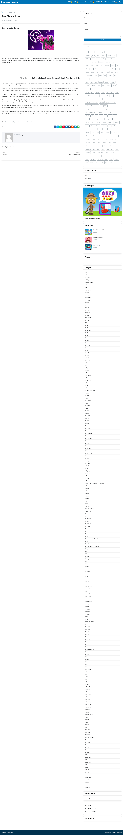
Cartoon (116, 72)
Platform (107, 132)
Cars (112, 72)
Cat (105, 75)
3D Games (88, 55)
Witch (102, 162)
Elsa (99, 89)
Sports (117, 149)
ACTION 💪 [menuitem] (69, 2)
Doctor (99, 85)
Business (92, 72)
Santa (116, 139)
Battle (97, 65)
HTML (105, 105)
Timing (109, 155)
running (111, 139)
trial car (111, 159)
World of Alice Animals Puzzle (92, 218)
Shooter (114, 142)
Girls (19, 122)
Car (97, 72)
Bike (117, 65)
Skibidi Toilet (88, 149)
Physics (93, 132)
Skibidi (111, 145)
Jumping (88, 115)
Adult (98, 55)
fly (107, 92)
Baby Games (101, 62)
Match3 (93, 122)
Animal (92, 58)
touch (87, 159)
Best (101, 65)
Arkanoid (112, 58)
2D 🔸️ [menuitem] (86, 2)
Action (93, 55)
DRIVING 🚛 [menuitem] (114, 2)
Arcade (103, 58)
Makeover (102, 119)
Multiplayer (104, 125)
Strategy (93, 152)
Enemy (103, 89)
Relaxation (116, 135)
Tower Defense (100, 159)
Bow (105, 68)
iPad (105, 112)
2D (114, 52)
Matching (98, 122)
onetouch (110, 129)
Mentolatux (110, 122)
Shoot (110, 142)
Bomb (96, 68)
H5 (96, 102)
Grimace (105, 99)
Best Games (8, 122)
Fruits (107, 95)
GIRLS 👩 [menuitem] (92, 2)
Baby (96, 62)
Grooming (88, 102)
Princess (87, 135)
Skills (98, 149)
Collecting (108, 78)
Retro (94, 139)
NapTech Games (89, 129)
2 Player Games (109, 52)
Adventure (104, 55)
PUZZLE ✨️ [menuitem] (106, 2)
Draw (103, 85)
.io (86, 52)
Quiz (97, 135)
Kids (96, 115)
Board (92, 68)
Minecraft (117, 122)
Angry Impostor (96, 245)
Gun (23, 122)
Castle (96, 75)
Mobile (87, 125)
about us (114, 832)
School (94, 142)
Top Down (114, 155)
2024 (88, 175)
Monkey (92, 125)
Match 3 (114, 119)
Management (108, 119)
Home (3, 12)
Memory (104, 122)
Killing (101, 115)
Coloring (113, 78)
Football (111, 92)
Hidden (107, 102)
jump (115, 112)
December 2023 (91, 808)
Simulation (100, 145)
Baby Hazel (108, 62)
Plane (102, 132)
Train (106, 159)
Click (98, 78)
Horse (97, 105)
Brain (117, 68)
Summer (112, 152)
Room (98, 139)
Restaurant (88, 139)
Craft (87, 82)
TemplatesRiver (9, 832)
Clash (115, 75)
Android (87, 58)
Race (101, 135)
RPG (102, 139)
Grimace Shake (112, 99)
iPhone (110, 112)
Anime (98, 58)
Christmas (110, 75)
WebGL (97, 162)
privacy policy (108, 832)
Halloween (102, 102)
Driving (87, 89)
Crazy (92, 82)
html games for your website (91, 109)
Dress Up (114, 85)
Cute (96, 82)
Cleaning (92, 78)
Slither (103, 149)
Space (108, 149)
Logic (87, 119)
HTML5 (100, 109)
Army (87, 62)
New (95, 129)
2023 (88, 178)
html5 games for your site (90, 112)
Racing (106, 135)
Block (87, 68)
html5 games (106, 109)
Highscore (113, 102)
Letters (110, 115)
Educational (93, 89)
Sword (104, 155)
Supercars (88, 155)
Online (116, 129)
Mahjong (96, 119)
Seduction (104, 142)
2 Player (102, 52)
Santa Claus (88, 142)
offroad (105, 129)
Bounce (101, 68)
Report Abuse (89, 818)
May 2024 (89, 805)
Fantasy (113, 89)
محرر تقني (5, 20)
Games (92, 99)
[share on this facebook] (55, 127)
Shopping (93, 145)
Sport (112, 149)
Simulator (106, 145)
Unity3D (116, 159)
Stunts (107, 152)
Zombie (111, 162)
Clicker (102, 78)
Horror (92, 105)
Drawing (108, 85)
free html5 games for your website (92, 95)
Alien (114, 55)
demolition (112, 82)
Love (91, 119)
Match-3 (87, 122)
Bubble (87, 72)
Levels (115, 115)
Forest (117, 92)
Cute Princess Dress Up (98, 237)
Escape (108, 89)
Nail (114, 125)
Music (7, 12)
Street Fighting (100, 152)
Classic (87, 78)
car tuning (102, 72)
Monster (97, 125)
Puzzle (93, 135)
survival (99, 155)
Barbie (92, 65)
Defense (106, 82)
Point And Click (114, 132)
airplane (109, 55)
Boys (14, 122)
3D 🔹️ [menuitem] (81, 2)
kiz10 (106, 115)
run (106, 139)
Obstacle (99, 129)
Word (106, 162)
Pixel (98, 132)
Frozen (102, 95)
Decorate (101, 82)
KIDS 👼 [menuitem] (76, 2)
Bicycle (112, 65)
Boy (109, 68)
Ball (113, 62)
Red (110, 135)
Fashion (87, 92)
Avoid (92, 62)
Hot (101, 105)
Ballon (87, 65)
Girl (96, 99)
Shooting (87, 145)
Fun (111, 95)
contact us (119, 832)
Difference (93, 85)
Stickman (88, 152)
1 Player (96, 52)
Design (87, 85)
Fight (92, 92)
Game (87, 99)
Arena (108, 58)
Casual (100, 75)
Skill (94, 149)
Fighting (97, 92)
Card (108, 72)
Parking (87, 132)
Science (99, 142)
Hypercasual (100, 112)
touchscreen (93, 159)
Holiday (87, 105)
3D (118, 52)
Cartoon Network (89, 75)
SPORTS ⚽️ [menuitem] (99, 2)
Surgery (93, 155)
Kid (27, 122)
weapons (91, 162)
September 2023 (91, 811)
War (87, 162)
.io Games (91, 52)
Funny (115, 95)
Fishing (103, 92)
